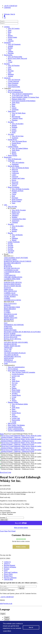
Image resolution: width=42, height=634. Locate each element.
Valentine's (15, 215)
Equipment (15, 164)
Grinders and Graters (18, 178)
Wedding (14, 217)
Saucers (14, 384)
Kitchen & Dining (13, 166)
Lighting (10, 51)
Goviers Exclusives (18, 374)
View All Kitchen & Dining (20, 168)
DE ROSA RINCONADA (12, 284)
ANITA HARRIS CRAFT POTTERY (16, 258)
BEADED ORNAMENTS (12, 263)
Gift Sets (10, 252)
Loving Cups (16, 376)
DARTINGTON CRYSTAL (13, 282)
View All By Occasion (19, 210)
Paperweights (8, 55)
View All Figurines (14, 65)
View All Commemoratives (16, 367)
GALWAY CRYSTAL (11, 295)
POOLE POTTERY (10, 330)
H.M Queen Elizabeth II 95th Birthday (24, 101)
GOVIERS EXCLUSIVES (12, 300)
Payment (6, 569)
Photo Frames (16, 390)
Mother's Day (16, 212)
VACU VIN (8, 349)
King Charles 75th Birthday (16, 425)
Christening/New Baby (19, 219)
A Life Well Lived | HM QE (20, 95)
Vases (9, 30)
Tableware (15, 183)
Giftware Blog (8, 579)
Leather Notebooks (14, 242)
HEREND (7, 305)
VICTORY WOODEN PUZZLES (15, 353)
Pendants (14, 127)
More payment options (21, 527)
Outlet (6, 363)
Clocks (10, 39)
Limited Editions (13, 146)
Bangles (14, 125)
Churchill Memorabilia (15, 427)
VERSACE (7, 351)
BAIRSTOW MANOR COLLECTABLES (17, 261)
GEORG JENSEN (10, 296)
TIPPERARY (8, 347)
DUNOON (7, 287)
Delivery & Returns (10, 567)
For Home (11, 250)
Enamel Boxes (12, 139)
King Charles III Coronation (17, 370)
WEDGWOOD (9, 358)
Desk (13, 196)
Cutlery (14, 175)
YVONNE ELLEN (10, 362)
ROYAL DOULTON (10, 337)
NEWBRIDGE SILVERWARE (14, 325)
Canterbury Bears (17, 118)
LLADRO (7, 312)
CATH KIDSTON (10, 275)
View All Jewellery (18, 124)
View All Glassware (14, 79)
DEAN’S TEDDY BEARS (12, 286)
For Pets (10, 249)
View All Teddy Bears (18, 113)
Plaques (10, 35)
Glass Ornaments (13, 83)
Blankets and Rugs (17, 191)
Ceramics (7, 27)
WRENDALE (8, 360)
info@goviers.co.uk (6, 603)
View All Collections (14, 90)
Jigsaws (14, 400)
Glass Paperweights (14, 86)
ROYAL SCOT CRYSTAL (12, 339)
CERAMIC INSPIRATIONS (13, 277)
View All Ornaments (14, 44)
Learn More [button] (7, 631)
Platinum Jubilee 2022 (18, 99)
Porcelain (11, 53)
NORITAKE (8, 326)
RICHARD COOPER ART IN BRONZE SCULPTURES (22, 332)
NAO (5, 323)
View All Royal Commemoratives (22, 94)
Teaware (14, 185)
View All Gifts (12, 206)
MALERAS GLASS (10, 314)
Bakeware (15, 169)
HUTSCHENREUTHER (12, 307)
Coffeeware (15, 173)
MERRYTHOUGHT (10, 317)
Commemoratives (9, 365)
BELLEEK (7, 265)
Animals (10, 46)
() (5, 18)
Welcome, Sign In (9, 14)
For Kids (10, 247)
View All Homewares (14, 159)
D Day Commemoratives (15, 429)
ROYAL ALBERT (10, 333)
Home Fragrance (17, 199)
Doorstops (15, 198)
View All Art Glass (17, 136)
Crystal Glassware (13, 81)
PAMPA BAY (8, 328)
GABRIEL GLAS (9, 293)
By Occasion (12, 208)
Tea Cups (15, 383)
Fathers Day (15, 213)
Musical (14, 145)
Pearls (13, 132)
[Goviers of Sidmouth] (21, 11)
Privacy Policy (8, 574)
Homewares (8, 157)
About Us (7, 563)
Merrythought (16, 116)
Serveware (15, 182)
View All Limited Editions (20, 148)
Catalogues (7, 7)
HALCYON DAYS (10, 303)
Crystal (10, 62)
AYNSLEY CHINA (10, 259)
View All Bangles (17, 235)
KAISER (7, 310)
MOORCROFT (9, 319)
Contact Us (7, 562)
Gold (9, 67)
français (7, 619)
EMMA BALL (8, 289)
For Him (10, 245)
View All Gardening (18, 162)
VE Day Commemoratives (16, 430)
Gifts (5, 205)
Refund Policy (8, 576)
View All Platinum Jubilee (20, 404)
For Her (10, 243)
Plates (13, 104)
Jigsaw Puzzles (12, 155)
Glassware (7, 78)
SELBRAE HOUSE (10, 344)
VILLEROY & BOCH (11, 354)
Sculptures (15, 138)
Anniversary (15, 220)
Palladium (15, 238)
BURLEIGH (8, 266)
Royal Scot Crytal (5, 472)
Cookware (15, 171)
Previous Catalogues (10, 577)
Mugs (9, 32)
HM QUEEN (12, 423)
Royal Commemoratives (15, 92)
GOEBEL (7, 298)
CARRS (6, 273)
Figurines (11, 41)
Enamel (14, 131)
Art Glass (11, 134)
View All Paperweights (15, 57)
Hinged (14, 240)
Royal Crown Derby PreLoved (17, 58)
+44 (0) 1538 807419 (10, 6)
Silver (9, 69)
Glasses (14, 108)
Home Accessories (14, 187)
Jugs (9, 34)
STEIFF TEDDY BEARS (12, 346)
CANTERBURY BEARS (12, 272)
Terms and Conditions (10, 572)
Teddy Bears (16, 102)
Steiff (13, 115)
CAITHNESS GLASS (11, 270)
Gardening (11, 161)
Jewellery (11, 122)
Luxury (14, 129)
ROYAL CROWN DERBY (12, 335)
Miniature (11, 74)
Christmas (15, 222)
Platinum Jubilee (13, 402)
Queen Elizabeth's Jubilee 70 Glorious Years (25, 97)
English (3, 614)
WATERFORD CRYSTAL (12, 356)
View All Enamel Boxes (19, 141)
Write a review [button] (21, 547)
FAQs (6, 570)
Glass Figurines (12, 85)
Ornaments (7, 42)
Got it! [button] (31, 627)
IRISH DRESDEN (10, 309)
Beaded (10, 48)
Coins (13, 386)
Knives (14, 180)
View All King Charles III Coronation (23, 372)
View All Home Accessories (20, 189)
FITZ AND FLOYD (10, 291)
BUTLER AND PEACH (12, 268)
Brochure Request (9, 565)
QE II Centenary (13, 369)
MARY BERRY (9, 316)
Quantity (2, 518)
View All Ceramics (14, 28)
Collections (7, 88)
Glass (9, 49)
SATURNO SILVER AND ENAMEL (16, 342)
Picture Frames (12, 37)
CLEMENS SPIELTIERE (12, 279)
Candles (14, 192)
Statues (14, 152)
